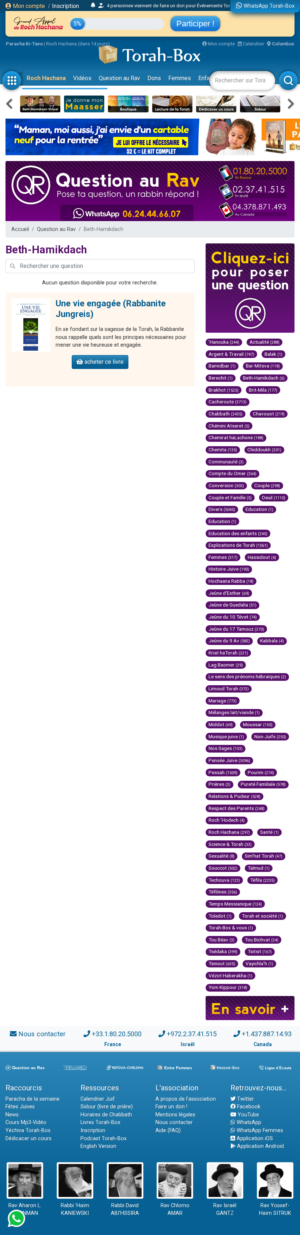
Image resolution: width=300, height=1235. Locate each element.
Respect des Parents (237, 808)
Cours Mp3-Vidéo (25, 1122)
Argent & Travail (231, 354)
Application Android (260, 1146)
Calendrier (253, 43)
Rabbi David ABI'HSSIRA (125, 1209)
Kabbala (272, 640)
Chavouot (269, 414)
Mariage (223, 701)
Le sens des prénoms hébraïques (247, 676)
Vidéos (82, 78)
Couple (267, 485)
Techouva (224, 880)
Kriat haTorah (228, 653)
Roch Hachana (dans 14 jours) (78, 43)
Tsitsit (260, 951)
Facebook (248, 1107)
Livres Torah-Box (100, 1122)
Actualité (265, 342)
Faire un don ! (171, 1107)
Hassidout (262, 557)
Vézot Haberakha (230, 975)
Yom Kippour (228, 987)
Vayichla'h (259, 963)
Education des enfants (238, 533)
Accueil (20, 229)
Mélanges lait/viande (234, 712)
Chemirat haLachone (236, 437)
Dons (154, 78)
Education (259, 509)
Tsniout (222, 963)
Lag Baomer (226, 665)
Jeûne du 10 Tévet (233, 617)
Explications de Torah (238, 545)
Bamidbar (222, 366)
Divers (222, 509)
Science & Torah (230, 844)
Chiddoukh (264, 449)
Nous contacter (41, 1034)
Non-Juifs (270, 736)
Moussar (258, 724)
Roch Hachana (46, 78)
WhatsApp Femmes (259, 1130)
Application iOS (254, 1138)
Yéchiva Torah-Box (27, 1130)
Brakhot (224, 390)
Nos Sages (226, 748)
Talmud (259, 868)
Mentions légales (175, 1115)
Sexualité (222, 856)
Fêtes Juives (20, 1107)
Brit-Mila (263, 390)
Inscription (65, 6)
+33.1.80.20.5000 (117, 1034)
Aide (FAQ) (168, 1130)
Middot (221, 724)
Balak (273, 354)
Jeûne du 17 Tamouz (236, 629)
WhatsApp (248, 1122)
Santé (269, 832)
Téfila (262, 880)
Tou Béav (222, 940)
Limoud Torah (229, 688)
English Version (98, 1146)
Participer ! (195, 23)
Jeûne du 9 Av (229, 640)
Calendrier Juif (97, 1099)
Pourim (261, 772)
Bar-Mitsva (263, 366)
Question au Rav (119, 78)
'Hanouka (224, 342)
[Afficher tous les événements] (93, 5)
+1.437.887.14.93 (267, 1034)
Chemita (223, 449)
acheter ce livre (103, 361)
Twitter (245, 1099)
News (12, 1115)
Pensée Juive (229, 760)
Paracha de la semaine (32, 1099)
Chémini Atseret (229, 426)
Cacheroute (228, 401)
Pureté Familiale (263, 784)
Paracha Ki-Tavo (24, 43)
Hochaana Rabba (231, 581)
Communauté (226, 461)
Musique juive (226, 736)
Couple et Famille (230, 497)
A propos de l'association (185, 1099)
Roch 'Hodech (227, 820)
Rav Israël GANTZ (224, 1209)
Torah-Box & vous (231, 927)
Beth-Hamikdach (264, 378)
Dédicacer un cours (28, 1138)
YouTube (247, 1115)
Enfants (208, 78)
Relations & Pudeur (234, 796)
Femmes (179, 78)
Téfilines (223, 892)
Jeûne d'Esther (229, 593)
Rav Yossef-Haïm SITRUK (275, 1209)
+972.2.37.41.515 (192, 1034)
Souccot (223, 868)
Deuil (273, 497)
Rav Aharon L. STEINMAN (24, 1209)
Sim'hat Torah (263, 856)
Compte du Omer (232, 473)
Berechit (221, 378)
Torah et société (262, 916)
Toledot (220, 916)
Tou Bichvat (261, 940)
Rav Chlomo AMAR (175, 1209)
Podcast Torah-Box (103, 1138)
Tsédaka (223, 951)
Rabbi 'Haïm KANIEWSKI (75, 1209)
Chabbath (226, 414)
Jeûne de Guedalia (232, 605)
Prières (219, 784)
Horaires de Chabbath (106, 1115)
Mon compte (28, 6)
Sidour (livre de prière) (106, 1107)
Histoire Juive (229, 569)
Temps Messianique (235, 904)
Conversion (226, 485)
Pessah (223, 772)
